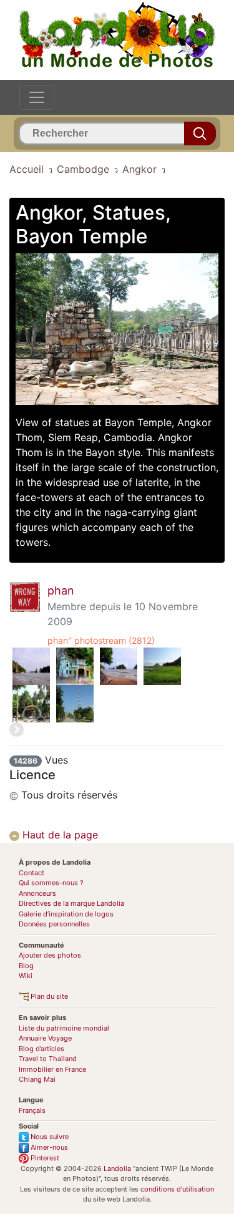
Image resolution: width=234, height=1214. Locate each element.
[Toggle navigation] (36, 97)
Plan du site (48, 996)
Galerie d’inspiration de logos (66, 914)
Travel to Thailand (48, 1058)
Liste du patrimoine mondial (64, 1028)
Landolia (117, 1168)
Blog (26, 965)
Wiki (25, 975)
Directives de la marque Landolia (71, 903)
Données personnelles (54, 924)
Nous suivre (49, 1136)
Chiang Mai (37, 1079)
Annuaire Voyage (45, 1038)
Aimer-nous (48, 1147)
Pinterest (44, 1157)
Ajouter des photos (50, 955)
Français (32, 1110)
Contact (31, 872)
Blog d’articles (41, 1048)
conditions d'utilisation (177, 1189)
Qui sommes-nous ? (51, 882)
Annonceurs (37, 893)
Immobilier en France (52, 1069)
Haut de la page (58, 834)
